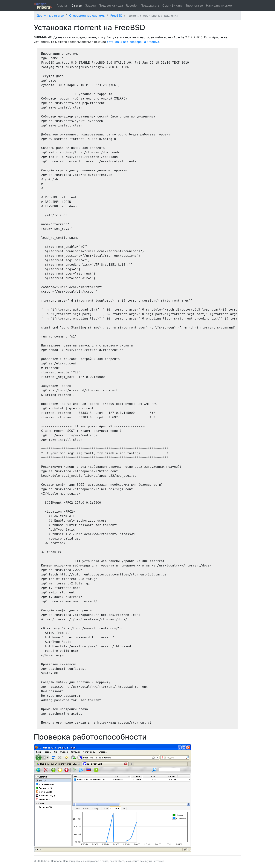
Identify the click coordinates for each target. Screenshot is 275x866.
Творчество (194, 5)
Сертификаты (172, 5)
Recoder (132, 5)
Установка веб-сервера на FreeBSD (133, 42)
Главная (62, 5)
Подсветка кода (111, 5)
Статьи (76, 5)
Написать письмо (219, 5)
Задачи (90, 5)
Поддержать (150, 5)
